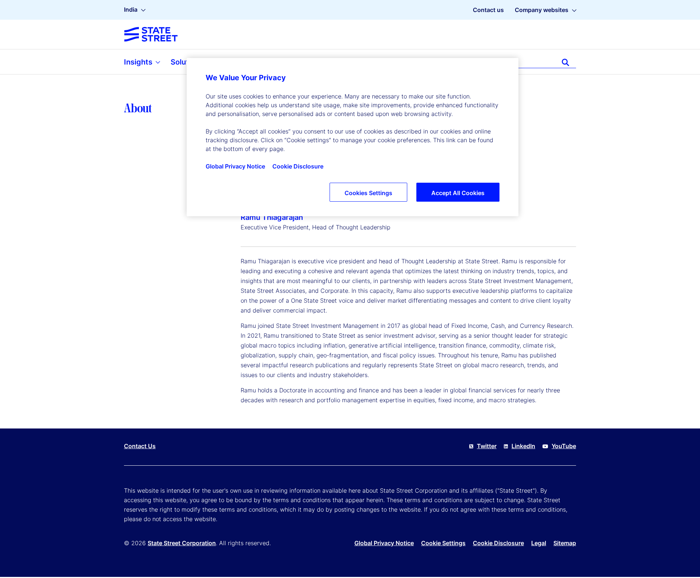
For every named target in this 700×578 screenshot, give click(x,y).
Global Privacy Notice (384, 543)
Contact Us (140, 446)
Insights (139, 62)
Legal (538, 543)
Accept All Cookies (458, 193)
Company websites (541, 9)
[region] (352, 137)
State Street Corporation (182, 543)
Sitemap (564, 543)
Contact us (488, 9)
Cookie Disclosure (498, 543)
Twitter (487, 446)
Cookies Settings (368, 193)
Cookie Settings (443, 543)
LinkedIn (523, 446)
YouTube (564, 446)
